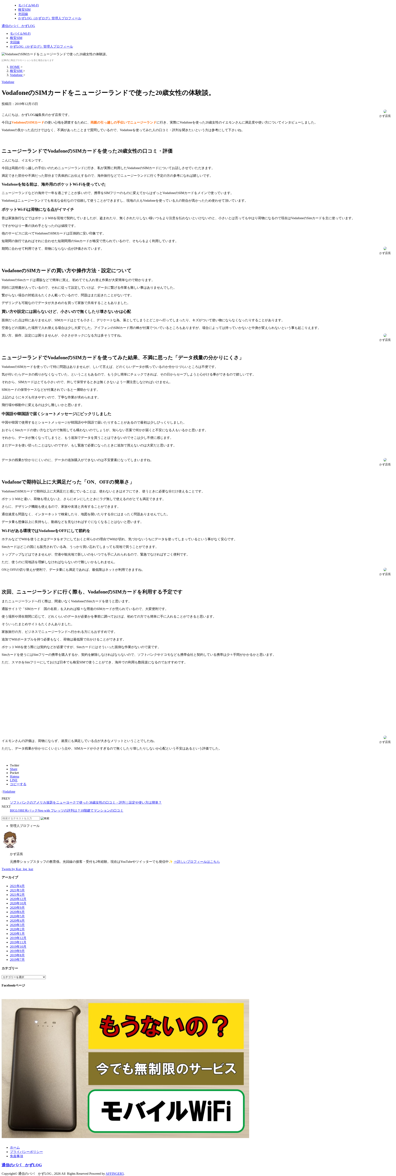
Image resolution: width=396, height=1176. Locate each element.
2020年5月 (17, 916)
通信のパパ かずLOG (18, 26)
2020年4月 (17, 920)
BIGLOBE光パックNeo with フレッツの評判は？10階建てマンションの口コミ (66, 810)
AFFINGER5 (115, 1173)
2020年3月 (17, 925)
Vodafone (9, 791)
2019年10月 (18, 946)
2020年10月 (18, 903)
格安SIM (16, 38)
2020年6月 (17, 912)
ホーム (15, 1147)
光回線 (15, 42)
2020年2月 (17, 929)
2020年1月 (17, 933)
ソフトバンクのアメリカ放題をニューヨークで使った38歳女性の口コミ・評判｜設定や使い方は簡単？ (86, 802)
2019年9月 (17, 951)
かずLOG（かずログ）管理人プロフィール (41, 46)
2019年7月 (17, 959)
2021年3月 (17, 890)
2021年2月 (17, 894)
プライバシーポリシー (26, 1152)
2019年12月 (18, 938)
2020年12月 (18, 899)
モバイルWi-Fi (20, 33)
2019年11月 (18, 942)
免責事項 (16, 1156)
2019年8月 (17, 955)
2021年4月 (17, 886)
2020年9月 (17, 907)
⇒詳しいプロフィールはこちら (197, 861)
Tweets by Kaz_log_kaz (17, 869)
